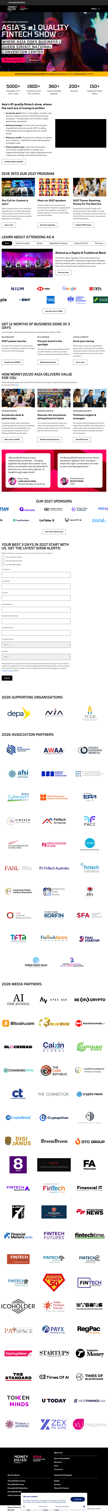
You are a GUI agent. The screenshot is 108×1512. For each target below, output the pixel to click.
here (17, 385)
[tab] (7, 243)
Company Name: (8, 627)
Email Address (7, 604)
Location (5, 651)
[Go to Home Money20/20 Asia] (18, 8)
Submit (7, 678)
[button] (104, 243)
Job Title (5, 593)
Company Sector (8, 639)
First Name (5, 569)
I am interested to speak (13, 565)
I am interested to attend (13, 557)
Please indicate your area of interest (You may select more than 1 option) (27, 553)
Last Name (5, 581)
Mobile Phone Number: (10, 616)
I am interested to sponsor (13, 561)
